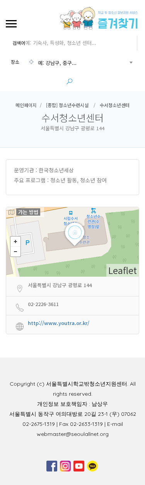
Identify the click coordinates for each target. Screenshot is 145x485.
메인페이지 (26, 105)
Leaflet (122, 270)
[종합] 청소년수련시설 (67, 105)
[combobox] (71, 63)
